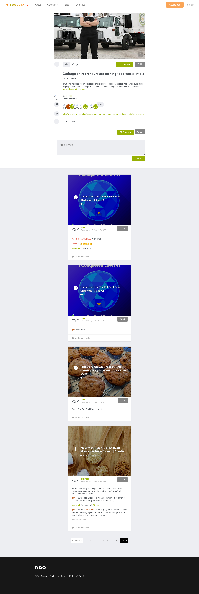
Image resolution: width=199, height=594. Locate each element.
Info (66, 64)
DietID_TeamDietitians (81, 239)
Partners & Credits (77, 576)
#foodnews (80, 89)
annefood (69, 95)
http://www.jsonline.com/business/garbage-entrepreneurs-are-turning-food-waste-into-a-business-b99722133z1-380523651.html (104, 114)
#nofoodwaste (69, 89)
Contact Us (54, 576)
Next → (124, 540)
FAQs (37, 576)
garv (73, 329)
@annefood (89, 509)
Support (44, 576)
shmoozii (75, 243)
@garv (96, 505)
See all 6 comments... (80, 519)
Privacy (64, 576)
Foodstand (16, 4)
